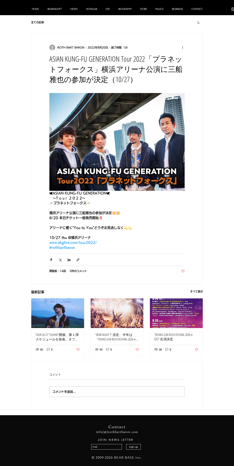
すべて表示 (196, 291)
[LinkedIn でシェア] (69, 260)
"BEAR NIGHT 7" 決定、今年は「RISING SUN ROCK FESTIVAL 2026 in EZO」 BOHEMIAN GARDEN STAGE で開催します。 (116, 337)
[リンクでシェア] (78, 260)
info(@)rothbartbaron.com (117, 432)
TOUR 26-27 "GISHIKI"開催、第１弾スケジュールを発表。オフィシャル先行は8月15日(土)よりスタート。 (57, 337)
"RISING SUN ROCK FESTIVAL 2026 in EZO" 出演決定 (173, 336)
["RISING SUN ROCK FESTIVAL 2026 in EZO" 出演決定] (176, 313)
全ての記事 (37, 22)
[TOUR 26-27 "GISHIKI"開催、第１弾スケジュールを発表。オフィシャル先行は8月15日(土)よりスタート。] (57, 313)
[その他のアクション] (182, 47)
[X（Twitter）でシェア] (60, 260)
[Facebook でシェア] (51, 260)
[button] (198, 22)
